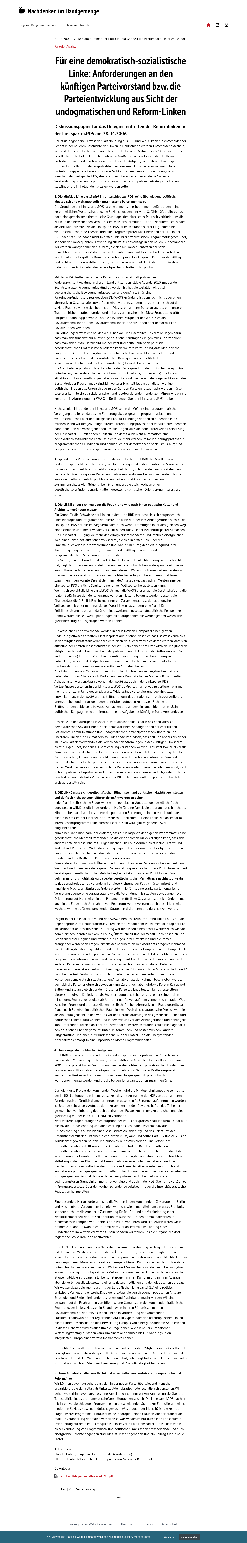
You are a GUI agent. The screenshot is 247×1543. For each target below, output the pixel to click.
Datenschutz (170, 1524)
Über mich (127, 1524)
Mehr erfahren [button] (142, 1536)
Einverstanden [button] (189, 1537)
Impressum (147, 1524)
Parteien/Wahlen (66, 46)
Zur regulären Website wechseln (91, 1524)
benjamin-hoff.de (78, 25)
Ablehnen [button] (169, 1537)
